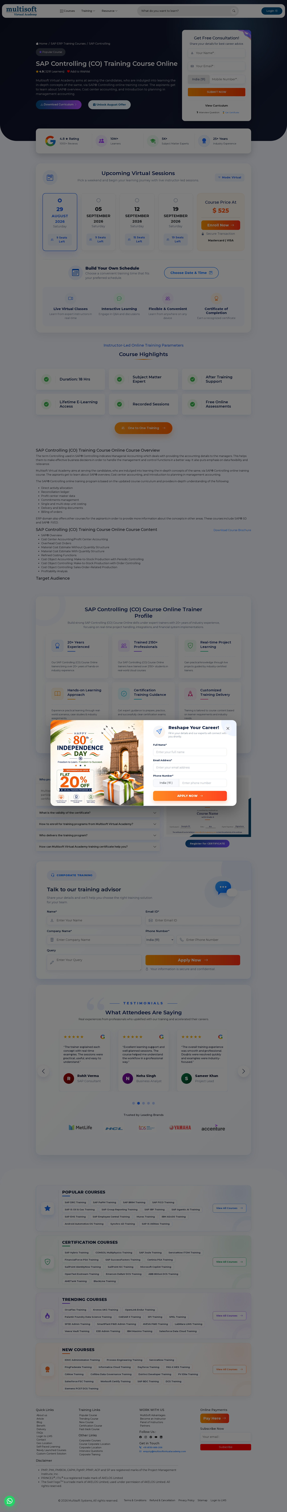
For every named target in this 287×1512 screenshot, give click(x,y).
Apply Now (187, 796)
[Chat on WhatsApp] (9, 1502)
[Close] (228, 728)
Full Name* (160, 744)
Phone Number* (163, 775)
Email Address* (162, 760)
